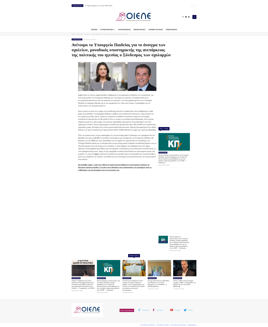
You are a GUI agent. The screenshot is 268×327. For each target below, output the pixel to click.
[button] (194, 17)
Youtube (177, 310)
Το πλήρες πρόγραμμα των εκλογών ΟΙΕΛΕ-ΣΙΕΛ (98, 5)
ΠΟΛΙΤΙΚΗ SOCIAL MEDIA (178, 325)
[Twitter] (188, 17)
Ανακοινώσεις (79, 34)
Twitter (190, 310)
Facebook (145, 310)
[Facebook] (183, 17)
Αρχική (73, 34)
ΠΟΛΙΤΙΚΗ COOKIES (163, 325)
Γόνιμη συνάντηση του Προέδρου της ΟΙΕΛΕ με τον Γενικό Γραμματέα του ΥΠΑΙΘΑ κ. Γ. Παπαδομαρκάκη (158, 283)
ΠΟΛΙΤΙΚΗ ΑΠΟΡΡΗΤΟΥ (147, 325)
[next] (195, 5)
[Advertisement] (174, 91)
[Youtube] (185, 17)
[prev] (191, 5)
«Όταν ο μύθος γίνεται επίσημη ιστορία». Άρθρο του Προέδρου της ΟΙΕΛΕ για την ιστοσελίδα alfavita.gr (184, 283)
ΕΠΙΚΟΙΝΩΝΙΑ (192, 325)
